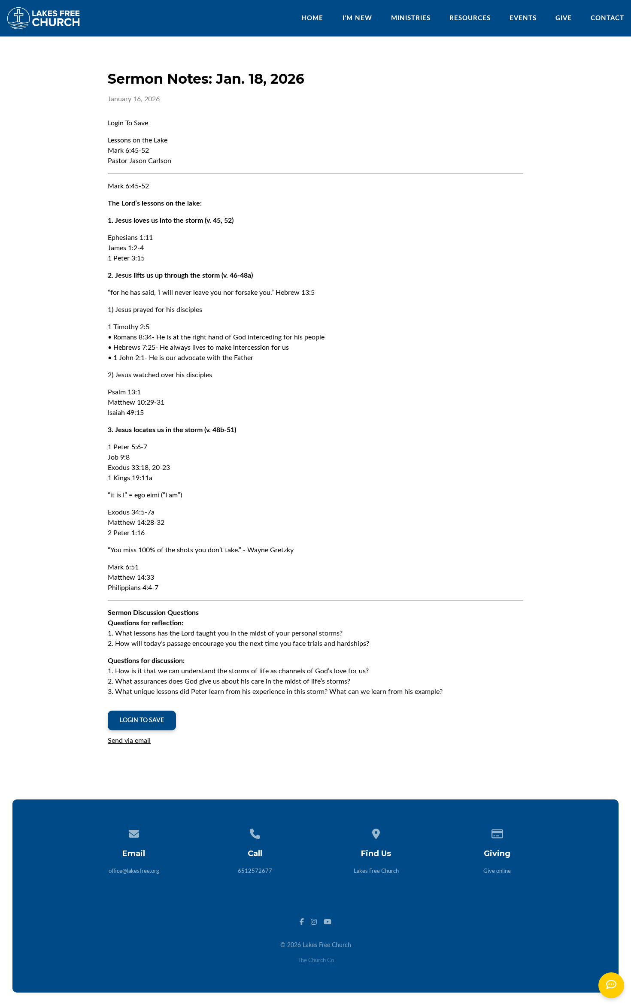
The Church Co (315, 960)
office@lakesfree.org (134, 871)
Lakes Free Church (376, 871)
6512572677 (255, 871)
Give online (497, 871)
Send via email (129, 740)
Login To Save (128, 123)
